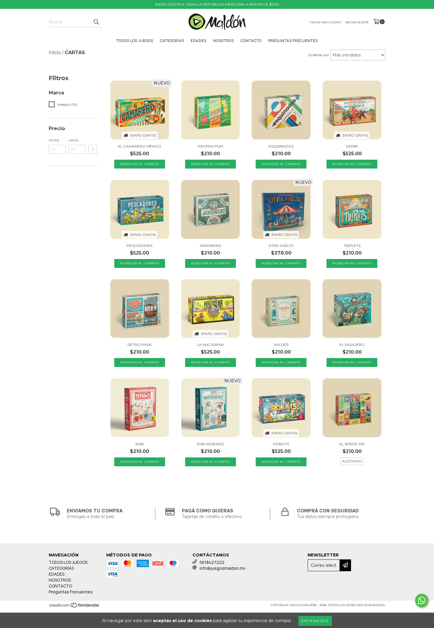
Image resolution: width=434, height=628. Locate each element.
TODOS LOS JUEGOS (134, 40)
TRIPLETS (352, 245)
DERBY (352, 146)
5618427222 (212, 562)
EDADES (198, 40)
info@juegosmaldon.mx (222, 568)
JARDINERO (210, 245)
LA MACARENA (210, 344)
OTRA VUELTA (281, 245)
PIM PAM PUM (210, 146)
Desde (54, 140)
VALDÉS (281, 344)
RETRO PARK (139, 344)
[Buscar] (96, 22)
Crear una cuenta (325, 22)
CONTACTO (251, 40)
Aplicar (92, 149)
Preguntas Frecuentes (293, 40)
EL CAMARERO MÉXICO (139, 146)
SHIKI (139, 444)
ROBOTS (281, 444)
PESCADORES (139, 245)
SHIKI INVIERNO (210, 444)
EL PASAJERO (352, 344)
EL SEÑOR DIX (352, 444)
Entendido (315, 621)
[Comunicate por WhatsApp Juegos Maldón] (421, 600)
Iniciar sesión (356, 22)
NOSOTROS (223, 40)
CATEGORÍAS (172, 40)
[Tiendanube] (74, 607)
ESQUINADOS (281, 146)
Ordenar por (318, 55)
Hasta (73, 140)
